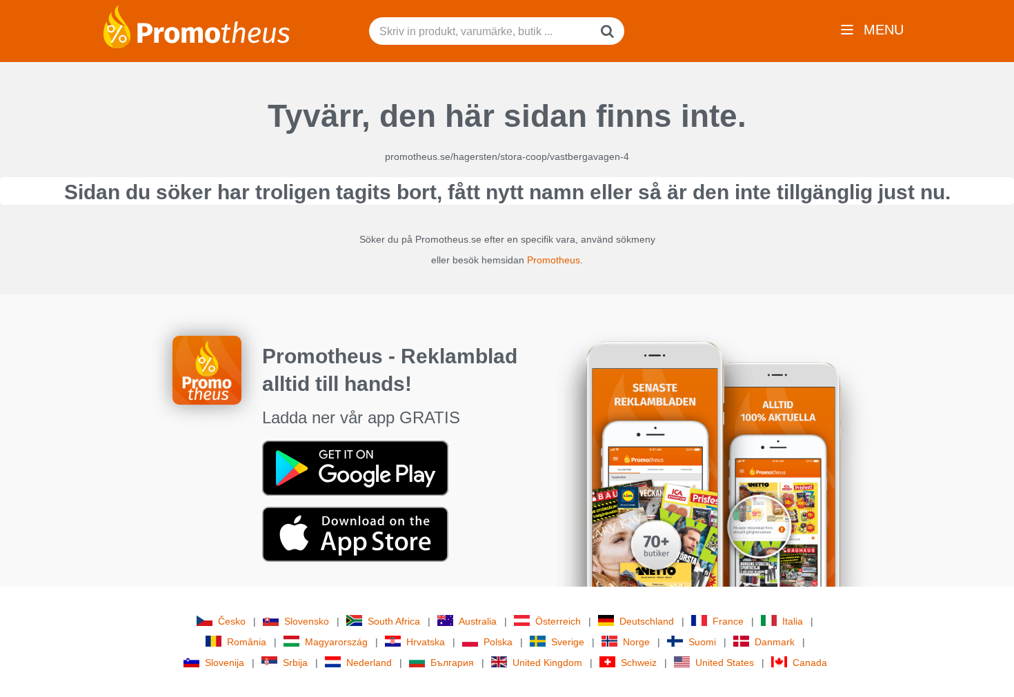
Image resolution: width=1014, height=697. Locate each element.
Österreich (558, 621)
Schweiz (639, 662)
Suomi (702, 641)
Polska (498, 641)
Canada (810, 662)
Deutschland (646, 621)
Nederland (369, 662)
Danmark (775, 641)
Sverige (567, 641)
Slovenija (224, 662)
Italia (792, 621)
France (728, 621)
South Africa (394, 621)
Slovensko (306, 621)
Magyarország (336, 641)
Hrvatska (425, 641)
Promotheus (553, 259)
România (246, 641)
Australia (478, 621)
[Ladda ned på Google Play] (355, 467)
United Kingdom (547, 662)
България (452, 662)
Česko (232, 621)
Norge (636, 641)
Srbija (295, 662)
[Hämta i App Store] (355, 533)
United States (724, 662)
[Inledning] (196, 25)
